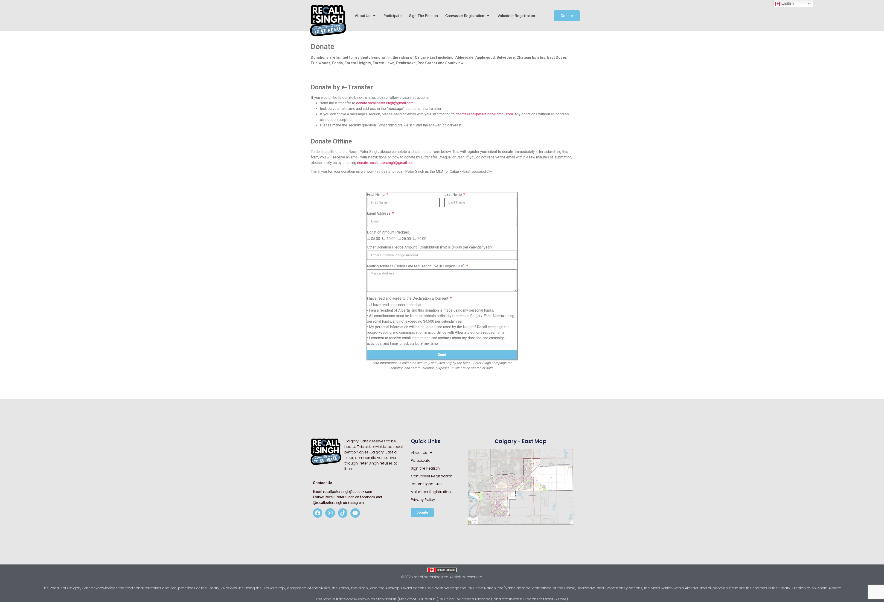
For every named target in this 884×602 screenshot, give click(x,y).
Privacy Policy (423, 499)
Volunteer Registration (516, 15)
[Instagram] (330, 513)
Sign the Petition (423, 15)
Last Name (453, 195)
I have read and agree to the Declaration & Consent (408, 299)
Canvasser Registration (464, 15)
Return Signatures (426, 484)
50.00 (421, 238)
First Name (376, 195)
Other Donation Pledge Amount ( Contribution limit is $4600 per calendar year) (429, 247)
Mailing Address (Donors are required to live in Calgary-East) (416, 266)
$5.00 (375, 238)
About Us (362, 15)
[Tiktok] (342, 513)
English (787, 3)
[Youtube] (355, 513)
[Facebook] (317, 513)
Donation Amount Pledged (388, 232)
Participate (393, 15)
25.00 (406, 238)
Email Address (379, 214)
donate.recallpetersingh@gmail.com (384, 103)
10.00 (391, 238)
